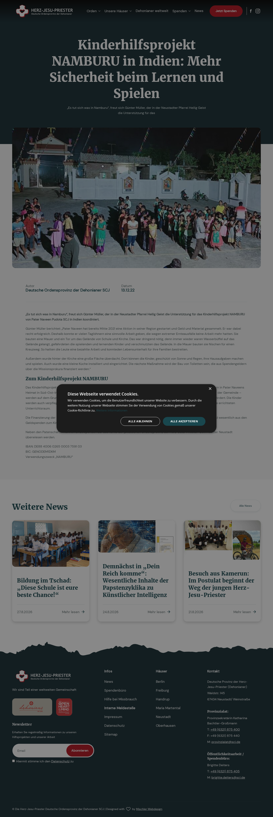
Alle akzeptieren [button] (184, 421)
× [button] (209, 388)
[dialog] (136, 408)
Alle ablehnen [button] (140, 421)
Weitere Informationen (111, 410)
